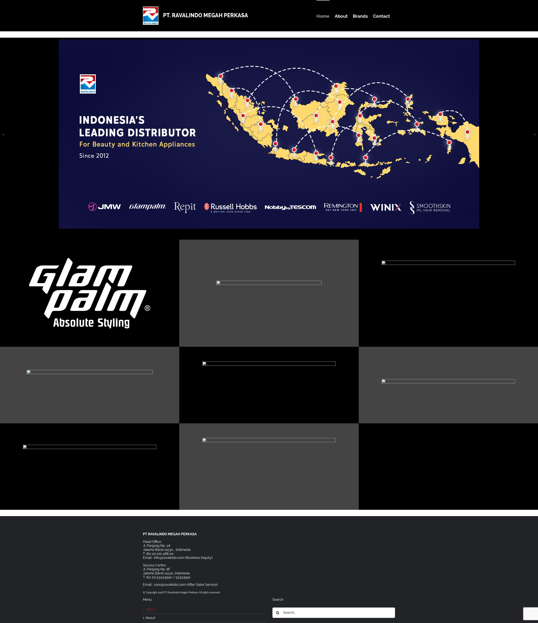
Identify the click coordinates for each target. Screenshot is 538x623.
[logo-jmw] (269, 363)
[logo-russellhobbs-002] (90, 371)
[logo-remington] (269, 282)
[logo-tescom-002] (448, 381)
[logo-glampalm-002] (89, 256)
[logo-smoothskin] (269, 440)
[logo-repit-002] (448, 262)
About (150, 618)
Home (150, 609)
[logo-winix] (89, 446)
